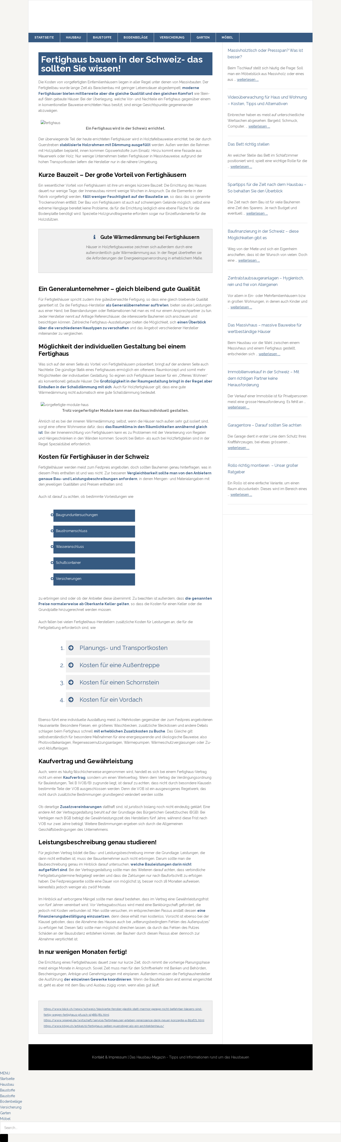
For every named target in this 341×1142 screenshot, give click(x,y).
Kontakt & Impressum (109, 1057)
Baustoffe (7, 1090)
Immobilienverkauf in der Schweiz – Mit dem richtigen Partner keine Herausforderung (263, 378)
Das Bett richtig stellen (248, 144)
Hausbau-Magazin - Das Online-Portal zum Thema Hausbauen (100, 16)
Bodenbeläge (11, 1101)
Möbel (5, 1119)
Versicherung (10, 1107)
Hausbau (7, 1084)
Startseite (7, 1079)
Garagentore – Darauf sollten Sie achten (264, 425)
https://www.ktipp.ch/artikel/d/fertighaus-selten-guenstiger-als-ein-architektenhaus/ (104, 1026)
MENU (5, 1073)
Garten (5, 1113)
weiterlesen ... (248, 80)
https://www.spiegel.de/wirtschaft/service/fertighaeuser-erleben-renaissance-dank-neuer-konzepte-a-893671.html (124, 1020)
